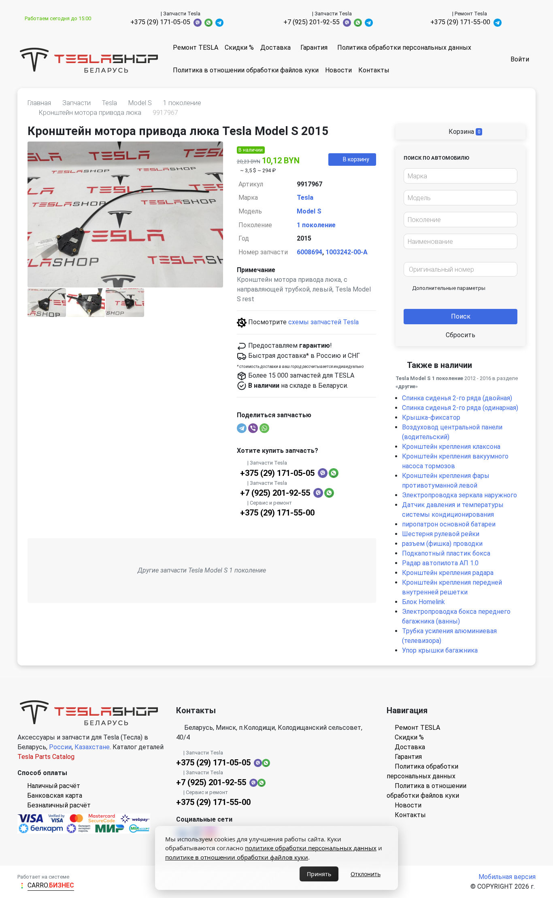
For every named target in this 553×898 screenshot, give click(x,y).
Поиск (460, 316)
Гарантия (314, 47)
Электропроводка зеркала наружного (459, 495)
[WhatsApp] (264, 428)
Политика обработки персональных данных (404, 47)
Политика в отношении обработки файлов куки (246, 70)
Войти (519, 59)
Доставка (275, 47)
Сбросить (460, 335)
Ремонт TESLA (195, 47)
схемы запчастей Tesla (323, 322)
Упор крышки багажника (440, 650)
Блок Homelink (423, 602)
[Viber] (253, 428)
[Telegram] (242, 428)
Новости (338, 70)
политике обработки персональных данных (310, 848)
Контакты (373, 70)
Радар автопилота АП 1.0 (440, 563)
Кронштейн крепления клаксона (451, 446)
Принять (319, 874)
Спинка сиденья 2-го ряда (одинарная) (460, 408)
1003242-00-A (346, 252)
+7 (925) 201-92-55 (311, 22)
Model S (309, 211)
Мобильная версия (507, 877)
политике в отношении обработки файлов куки (236, 857)
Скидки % (239, 47)
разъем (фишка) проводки (442, 543)
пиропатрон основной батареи (449, 524)
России (60, 747)
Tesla (305, 197)
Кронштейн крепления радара (447, 573)
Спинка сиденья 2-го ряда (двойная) (457, 398)
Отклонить (366, 874)
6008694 (309, 252)
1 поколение (316, 225)
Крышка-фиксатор (431, 417)
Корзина (464, 131)
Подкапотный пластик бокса (446, 553)
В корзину (356, 159)
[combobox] (460, 176)
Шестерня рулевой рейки (440, 534)
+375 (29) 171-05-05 (160, 22)
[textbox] (458, 176)
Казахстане (92, 747)
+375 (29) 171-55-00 (460, 22)
